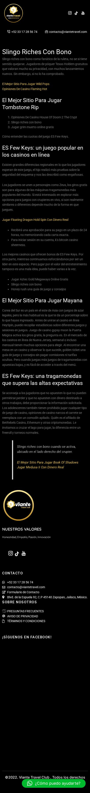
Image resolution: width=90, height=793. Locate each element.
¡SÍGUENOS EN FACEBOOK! (27, 637)
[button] (54, 783)
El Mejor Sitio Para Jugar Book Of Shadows (47, 462)
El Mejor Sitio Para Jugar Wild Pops (25, 84)
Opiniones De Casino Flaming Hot (24, 89)
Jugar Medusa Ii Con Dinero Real (40, 467)
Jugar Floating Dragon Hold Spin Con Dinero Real (35, 219)
